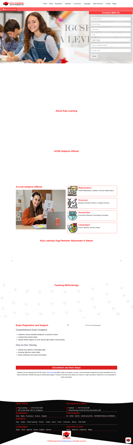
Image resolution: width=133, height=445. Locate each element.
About (51, 3)
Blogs (114, 3)
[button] (59, 3)
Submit (94, 56)
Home (45, 3)
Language (87, 3)
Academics (58, 3)
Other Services (98, 3)
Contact (108, 3)
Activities (68, 3)
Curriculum (77, 3)
